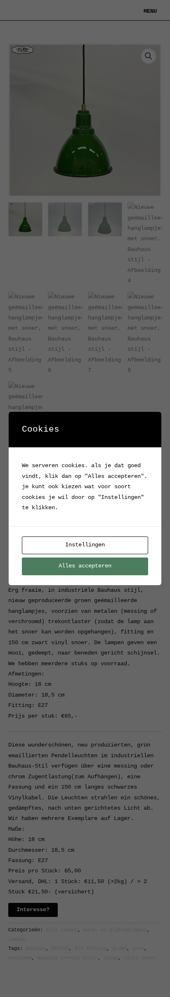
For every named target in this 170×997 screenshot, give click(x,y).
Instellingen (85, 545)
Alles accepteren (85, 566)
